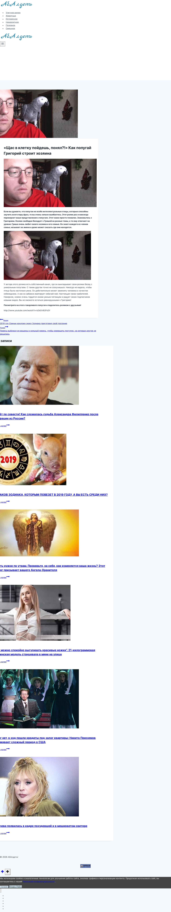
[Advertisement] (85, 64)
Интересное (11, 19)
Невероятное (12, 22)
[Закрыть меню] (0, 890)
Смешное (10, 28)
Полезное (10, 25)
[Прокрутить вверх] (2, 872)
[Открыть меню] (2, 44)
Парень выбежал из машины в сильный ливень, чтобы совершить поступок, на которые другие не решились (48, 331)
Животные (11, 16)
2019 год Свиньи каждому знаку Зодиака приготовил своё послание (33, 322)
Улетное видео (13, 13)
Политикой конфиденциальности (39, 881)
